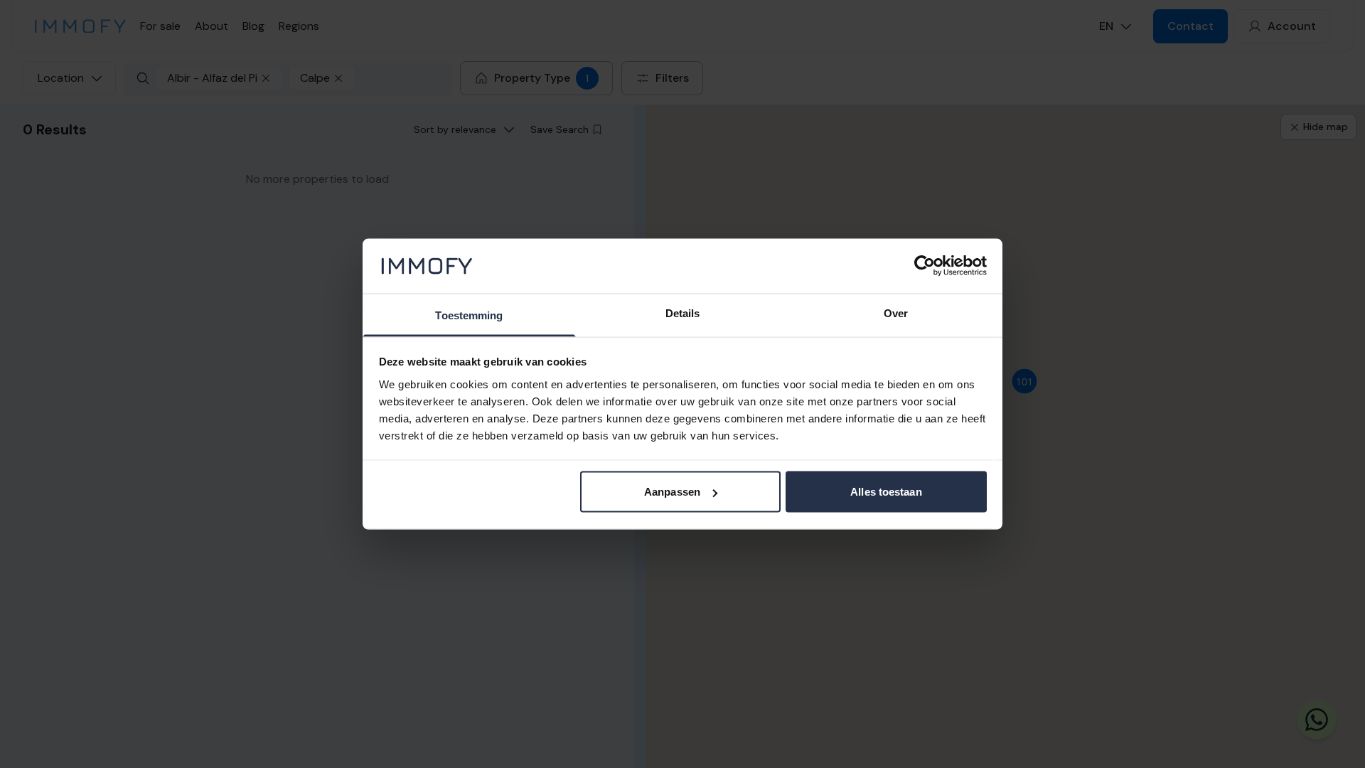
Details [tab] (682, 312)
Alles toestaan (885, 492)
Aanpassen (672, 492)
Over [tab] (896, 312)
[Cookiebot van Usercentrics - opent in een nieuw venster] (924, 266)
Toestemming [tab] (469, 315)
